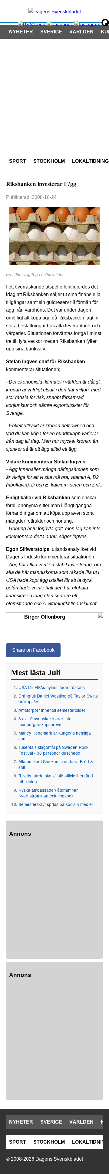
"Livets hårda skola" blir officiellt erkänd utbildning (55, 778)
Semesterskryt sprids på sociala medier (55, 804)
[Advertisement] (54, 96)
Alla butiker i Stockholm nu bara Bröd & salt (55, 764)
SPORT (17, 161)
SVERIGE (51, 31)
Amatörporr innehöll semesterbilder (51, 710)
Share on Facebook (33, 650)
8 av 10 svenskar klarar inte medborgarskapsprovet (44, 721)
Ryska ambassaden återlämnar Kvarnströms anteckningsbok (48, 793)
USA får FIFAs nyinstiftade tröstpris (51, 687)
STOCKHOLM (49, 161)
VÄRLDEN (81, 31)
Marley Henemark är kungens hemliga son (54, 736)
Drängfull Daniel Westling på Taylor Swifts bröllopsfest (58, 699)
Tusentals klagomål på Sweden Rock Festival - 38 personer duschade (53, 750)
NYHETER (21, 31)
